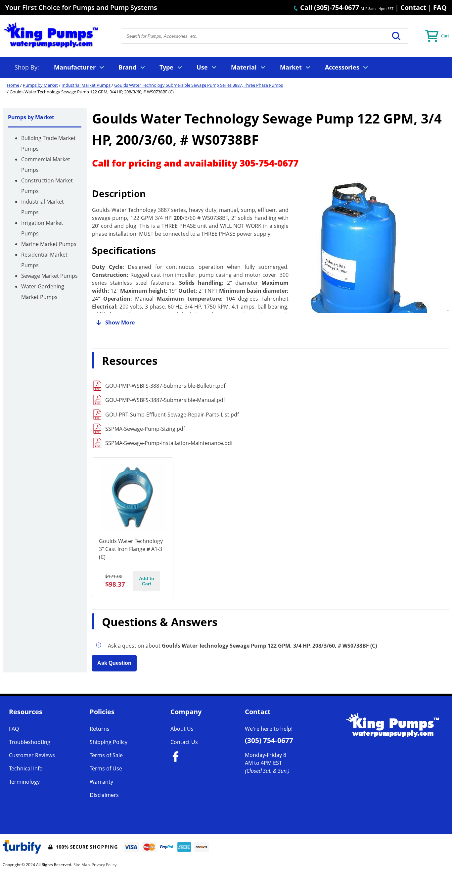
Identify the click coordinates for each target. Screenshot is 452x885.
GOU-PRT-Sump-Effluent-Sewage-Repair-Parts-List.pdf (172, 414)
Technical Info (26, 768)
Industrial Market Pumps (86, 85)
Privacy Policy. (104, 864)
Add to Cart (146, 581)
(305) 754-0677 (269, 740)
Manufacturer (75, 67)
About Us (182, 728)
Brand (127, 67)
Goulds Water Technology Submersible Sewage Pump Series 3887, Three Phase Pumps (198, 85)
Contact (413, 7)
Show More (120, 322)
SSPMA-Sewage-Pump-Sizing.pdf (145, 428)
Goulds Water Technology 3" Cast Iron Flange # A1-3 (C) (131, 549)
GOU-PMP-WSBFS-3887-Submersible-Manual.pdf (165, 400)
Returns (100, 728)
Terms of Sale (106, 755)
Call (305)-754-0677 (328, 7)
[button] (396, 36)
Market (291, 67)
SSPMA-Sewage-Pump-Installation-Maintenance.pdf (169, 443)
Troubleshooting (29, 742)
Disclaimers (104, 795)
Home (13, 85)
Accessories (342, 67)
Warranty (101, 781)
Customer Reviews (32, 755)
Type (166, 67)
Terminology (24, 781)
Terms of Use (106, 768)
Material (244, 67)
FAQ (440, 7)
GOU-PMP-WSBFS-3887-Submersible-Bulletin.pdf (165, 385)
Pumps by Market (40, 85)
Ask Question (114, 663)
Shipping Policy (108, 742)
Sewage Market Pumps (49, 275)
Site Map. (82, 864)
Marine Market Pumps (48, 244)
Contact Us (184, 742)
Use (202, 67)
